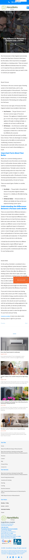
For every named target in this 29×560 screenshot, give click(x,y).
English (18, 0)
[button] (28, 8)
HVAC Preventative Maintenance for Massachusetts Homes (13, 492)
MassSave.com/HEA (12, 553)
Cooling (3, 485)
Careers (3, 458)
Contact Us (3, 467)
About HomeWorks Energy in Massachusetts (11, 448)
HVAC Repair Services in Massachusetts (10, 495)
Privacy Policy (4, 464)
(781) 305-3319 (4, 527)
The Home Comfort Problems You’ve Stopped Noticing (13, 429)
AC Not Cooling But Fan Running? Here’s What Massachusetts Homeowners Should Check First (14, 402)
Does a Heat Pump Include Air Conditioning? (10, 352)
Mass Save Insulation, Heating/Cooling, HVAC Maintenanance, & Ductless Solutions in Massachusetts (14, 452)
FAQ (2, 461)
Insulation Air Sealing (6, 480)
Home (2, 446)
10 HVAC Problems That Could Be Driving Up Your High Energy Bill (14, 377)
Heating (3, 483)
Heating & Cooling (10, 43)
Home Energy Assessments (7, 477)
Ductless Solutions (5, 488)
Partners (3, 455)
